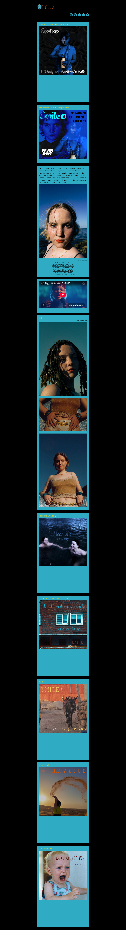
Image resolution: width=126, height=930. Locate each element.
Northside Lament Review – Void (63, 264)
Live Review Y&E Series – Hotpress (63, 267)
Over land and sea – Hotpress (63, 272)
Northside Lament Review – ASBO (63, 266)
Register (42, 108)
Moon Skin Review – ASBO (63, 262)
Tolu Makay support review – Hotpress (63, 274)
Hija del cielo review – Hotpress (63, 271)
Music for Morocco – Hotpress (63, 269)
